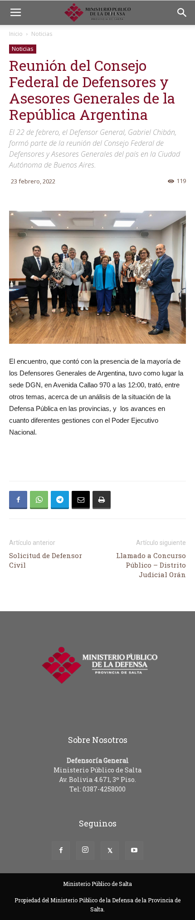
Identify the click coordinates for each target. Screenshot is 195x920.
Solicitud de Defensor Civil (45, 560)
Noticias (41, 34)
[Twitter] (110, 850)
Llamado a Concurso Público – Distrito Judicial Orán (151, 565)
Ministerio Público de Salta (97, 883)
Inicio (16, 34)
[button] (182, 12)
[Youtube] (134, 850)
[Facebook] (61, 850)
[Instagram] (85, 850)
